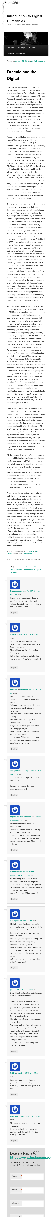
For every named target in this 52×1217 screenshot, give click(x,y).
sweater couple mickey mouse (22, 871)
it (10, 920)
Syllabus (11, 47)
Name (17, 1176)
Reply (14, 612)
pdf (11, 989)
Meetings (21, 47)
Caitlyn (13, 1073)
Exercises (30, 551)
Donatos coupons (17, 591)
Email (17, 1189)
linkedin (13, 634)
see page (13, 689)
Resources (33, 47)
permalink (28, 553)
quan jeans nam (16, 770)
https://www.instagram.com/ (21, 816)
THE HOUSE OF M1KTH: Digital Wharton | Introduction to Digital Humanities (25, 569)
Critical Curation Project (17, 53)
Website (15, 1203)
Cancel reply (37, 1151)
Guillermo (14, 1116)
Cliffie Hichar (36, 61)
